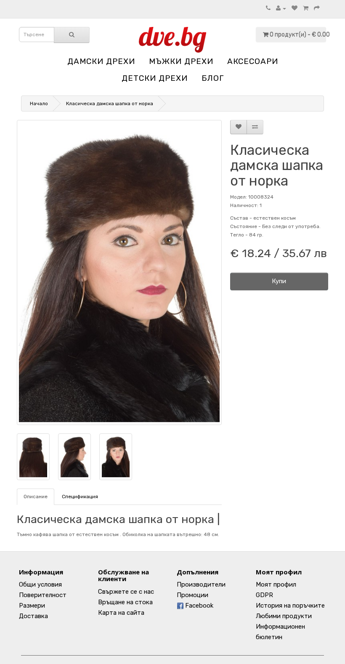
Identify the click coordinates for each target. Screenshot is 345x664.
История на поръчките (290, 605)
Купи (279, 281)
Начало (39, 103)
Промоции (192, 595)
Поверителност (42, 595)
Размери (32, 605)
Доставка (33, 616)
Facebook (198, 605)
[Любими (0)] (294, 8)
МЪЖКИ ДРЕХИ (181, 61)
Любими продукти (284, 616)
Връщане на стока (125, 602)
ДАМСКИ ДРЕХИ (101, 61)
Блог (213, 78)
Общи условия (40, 584)
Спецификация (80, 496)
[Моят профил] (281, 8)
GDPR (264, 595)
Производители (201, 584)
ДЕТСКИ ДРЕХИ (155, 78)
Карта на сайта (121, 612)
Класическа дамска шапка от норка (109, 103)
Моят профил (276, 584)
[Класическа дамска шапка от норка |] (119, 272)
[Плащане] (317, 8)
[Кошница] (305, 8)
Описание (36, 496)
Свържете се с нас (126, 591)
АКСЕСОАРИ (252, 61)
